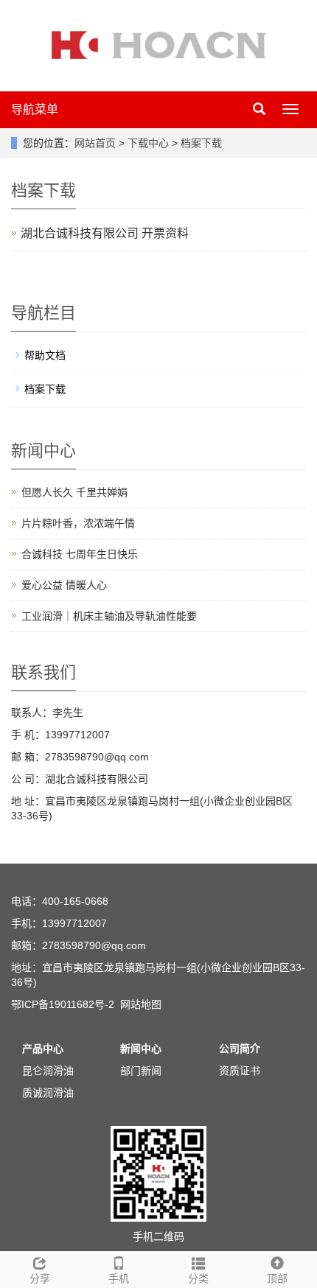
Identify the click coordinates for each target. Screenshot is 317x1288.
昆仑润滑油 (48, 1071)
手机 (118, 1278)
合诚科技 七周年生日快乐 (79, 554)
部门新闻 (140, 1071)
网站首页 (95, 143)
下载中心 (150, 143)
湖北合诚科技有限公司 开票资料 (105, 233)
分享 (39, 1278)
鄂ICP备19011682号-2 (62, 1004)
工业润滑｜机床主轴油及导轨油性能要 (109, 616)
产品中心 (42, 1048)
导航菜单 (34, 109)
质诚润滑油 (48, 1093)
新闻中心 (140, 1048)
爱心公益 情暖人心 (64, 585)
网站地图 (140, 1004)
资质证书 (239, 1071)
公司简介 (239, 1048)
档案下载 (200, 143)
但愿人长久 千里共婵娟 (74, 492)
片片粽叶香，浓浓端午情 (78, 523)
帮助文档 (45, 355)
